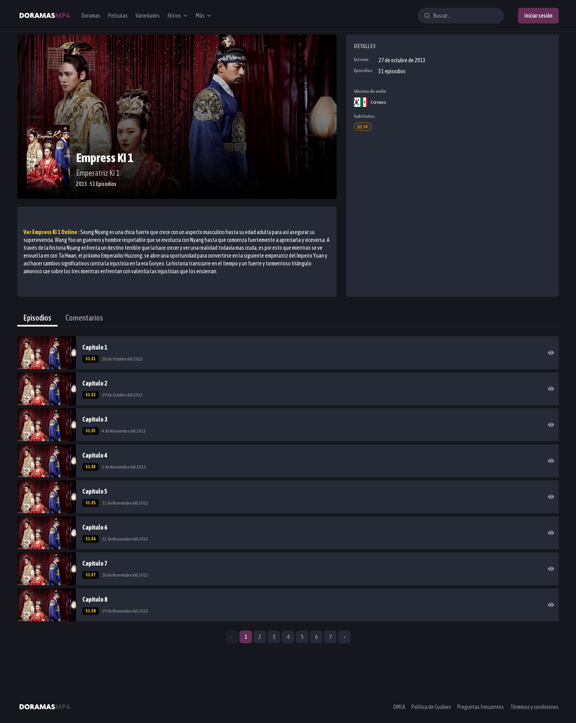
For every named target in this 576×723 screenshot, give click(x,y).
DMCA (399, 707)
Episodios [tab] (37, 317)
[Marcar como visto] (551, 353)
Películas (118, 16)
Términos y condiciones (534, 707)
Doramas (91, 16)
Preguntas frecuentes (480, 707)
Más (200, 16)
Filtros (174, 16)
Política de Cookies (431, 707)
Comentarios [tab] (84, 317)
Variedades (148, 16)
